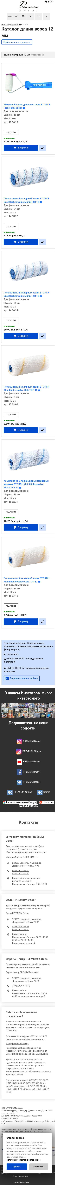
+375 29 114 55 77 (20, 929)
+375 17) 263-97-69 (39, 1080)
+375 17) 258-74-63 (16, 1089)
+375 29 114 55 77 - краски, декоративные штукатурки (26, 670)
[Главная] (28, 10)
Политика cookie (20, 1176)
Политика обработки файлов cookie (24, 1160)
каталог (14, 16)
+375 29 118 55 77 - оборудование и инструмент (23, 660)
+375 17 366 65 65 (20, 927)
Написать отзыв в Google (21, 802)
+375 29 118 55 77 (20, 870)
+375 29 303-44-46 (21, 986)
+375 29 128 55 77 (20, 873)
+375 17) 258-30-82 (16, 1083)
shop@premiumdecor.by (17, 1043)
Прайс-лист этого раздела (16, 42)
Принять (17, 1166)
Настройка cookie (21, 1182)
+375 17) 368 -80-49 (36, 1083)
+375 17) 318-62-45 (36, 1086)
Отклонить (38, 1166)
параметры (15, 24)
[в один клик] (42, 148)
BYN (50, 1)
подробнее (11, 132)
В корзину (23, 147)
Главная (5, 24)
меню (23, 16)
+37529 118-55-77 (38, 1036)
